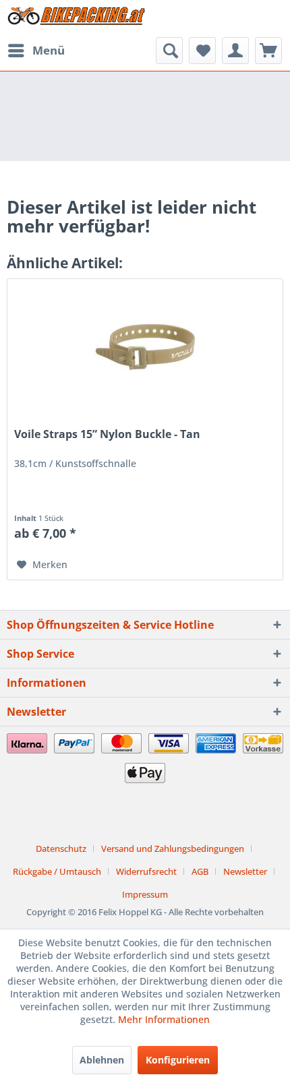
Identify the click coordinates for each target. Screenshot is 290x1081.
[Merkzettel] (202, 50)
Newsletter (245, 871)
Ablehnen (102, 1059)
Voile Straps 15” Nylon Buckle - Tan (107, 434)
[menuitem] (35, 50)
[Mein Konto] (235, 50)
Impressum (145, 894)
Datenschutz (61, 848)
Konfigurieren (178, 1059)
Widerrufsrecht (146, 871)
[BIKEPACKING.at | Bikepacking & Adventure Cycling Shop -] (76, 18)
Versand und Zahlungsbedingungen (172, 848)
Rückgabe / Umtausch (57, 871)
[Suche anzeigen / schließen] (169, 50)
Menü (48, 50)
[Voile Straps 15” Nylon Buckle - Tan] (145, 346)
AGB (200, 871)
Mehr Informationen (164, 1019)
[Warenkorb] (268, 50)
